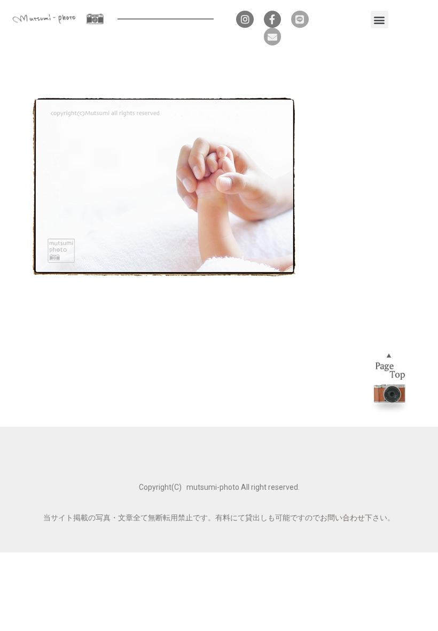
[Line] (299, 19)
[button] (379, 19)
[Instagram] (244, 19)
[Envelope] (272, 36)
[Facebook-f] (272, 19)
